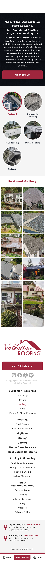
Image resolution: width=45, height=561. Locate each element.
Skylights (22, 433)
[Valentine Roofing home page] (22, 348)
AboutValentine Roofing (22, 484)
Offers (22, 400)
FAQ (22, 408)
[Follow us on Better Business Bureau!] (25, 375)
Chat (39, 557)
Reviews (22, 494)
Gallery (22, 404)
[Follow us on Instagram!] (14, 375)
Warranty (23, 395)
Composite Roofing (33, 115)
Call (8, 557)
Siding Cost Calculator (22, 467)
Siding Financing (22, 476)
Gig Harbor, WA (17, 524)
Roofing (22, 419)
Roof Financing (22, 471)
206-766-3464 (31, 535)
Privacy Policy (22, 512)
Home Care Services (22, 447)
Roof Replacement (22, 428)
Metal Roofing (32, 143)
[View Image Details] (11, 198)
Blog (22, 503)
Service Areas (22, 490)
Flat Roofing (12, 143)
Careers (22, 507)
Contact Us (22, 557)
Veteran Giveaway (23, 499)
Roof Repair (22, 424)
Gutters (12, 169)
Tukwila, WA (15, 535)
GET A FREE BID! (22, 365)
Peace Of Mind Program (22, 413)
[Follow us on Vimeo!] (31, 375)
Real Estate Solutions (22, 451)
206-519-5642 (33, 524)
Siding (22, 438)
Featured (12, 114)
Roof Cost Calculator (22, 463)
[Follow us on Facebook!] (19, 375)
